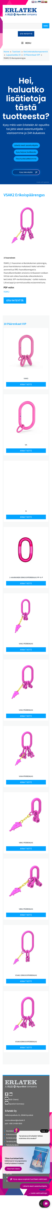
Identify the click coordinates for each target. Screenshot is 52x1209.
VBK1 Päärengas (26, 842)
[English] (33, 2)
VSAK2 (6, 291)
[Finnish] (36, 2)
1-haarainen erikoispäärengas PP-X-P (26, 577)
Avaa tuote (26, 384)
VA (26, 445)
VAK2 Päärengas (26, 710)
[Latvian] (42, 2)
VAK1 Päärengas (26, 643)
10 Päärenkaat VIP (15, 324)
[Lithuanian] (45, 2)
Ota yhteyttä (26, 34)
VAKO (26, 378)
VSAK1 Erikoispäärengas (26, 975)
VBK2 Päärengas (26, 909)
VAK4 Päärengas (26, 776)
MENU (28, 43)
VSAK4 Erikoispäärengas (26, 1041)
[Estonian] (39, 2)
